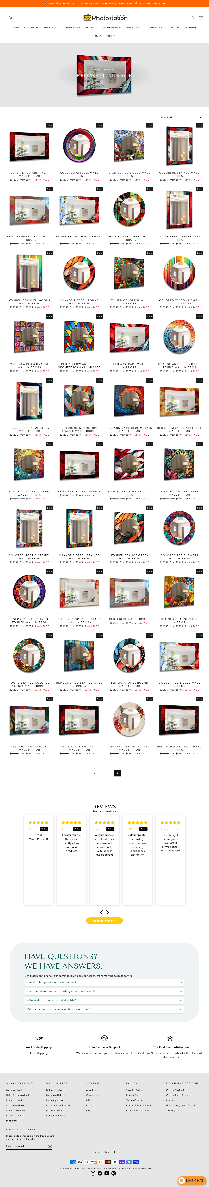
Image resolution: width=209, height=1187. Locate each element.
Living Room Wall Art (17, 1095)
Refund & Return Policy (138, 1105)
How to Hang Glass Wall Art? (181, 1105)
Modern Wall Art (15, 1105)
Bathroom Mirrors (55, 1090)
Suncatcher (12, 1120)
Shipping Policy (134, 1090)
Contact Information (137, 1110)
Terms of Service (135, 1100)
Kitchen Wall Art (15, 1115)
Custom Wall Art (175, 1090)
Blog (88, 1110)
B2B (88, 1100)
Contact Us (92, 1095)
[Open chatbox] (192, 1180)
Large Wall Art (14, 1090)
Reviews (170, 1100)
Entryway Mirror (55, 1100)
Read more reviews (104, 920)
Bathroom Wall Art (16, 1100)
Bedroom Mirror (55, 1110)
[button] (102, 912)
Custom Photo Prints (177, 1095)
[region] (104, 3)
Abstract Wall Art (15, 1110)
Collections (108, 69)
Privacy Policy (134, 1095)
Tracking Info (173, 1110)
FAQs (89, 1105)
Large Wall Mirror (55, 1095)
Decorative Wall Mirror (58, 1105)
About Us (91, 1090)
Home (96, 69)
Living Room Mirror (56, 1115)
